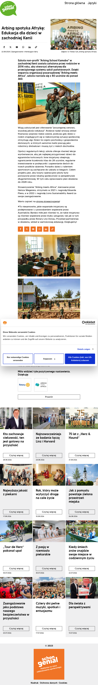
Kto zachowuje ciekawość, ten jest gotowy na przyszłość (13, 439)
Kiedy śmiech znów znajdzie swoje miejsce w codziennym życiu (81, 552)
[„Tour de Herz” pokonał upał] (16, 531)
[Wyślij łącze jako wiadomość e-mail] (16, 47)
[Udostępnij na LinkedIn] (29, 47)
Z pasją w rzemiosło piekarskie (43, 550)
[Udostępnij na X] (10, 47)
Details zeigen (83, 349)
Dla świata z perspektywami (79, 605)
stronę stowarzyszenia (47, 201)
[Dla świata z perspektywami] (82, 588)
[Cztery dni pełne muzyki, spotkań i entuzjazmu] (49, 588)
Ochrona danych (48, 682)
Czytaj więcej (13, 456)
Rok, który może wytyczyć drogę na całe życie (47, 494)
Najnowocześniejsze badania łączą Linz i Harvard (48, 437)
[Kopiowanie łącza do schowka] (36, 47)
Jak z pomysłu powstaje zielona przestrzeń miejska (81, 496)
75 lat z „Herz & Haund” (79, 436)
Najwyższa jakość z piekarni (15, 492)
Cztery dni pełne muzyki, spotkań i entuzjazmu (48, 607)
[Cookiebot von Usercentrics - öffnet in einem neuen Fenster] (84, 323)
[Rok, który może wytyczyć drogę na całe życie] (49, 475)
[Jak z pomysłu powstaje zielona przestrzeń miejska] (82, 475)
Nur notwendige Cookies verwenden (18, 358)
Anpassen (47, 359)
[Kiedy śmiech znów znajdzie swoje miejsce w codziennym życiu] (82, 531)
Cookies (63, 682)
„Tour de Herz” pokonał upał (13, 548)
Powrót (49, 396)
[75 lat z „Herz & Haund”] (82, 418)
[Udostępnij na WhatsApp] (23, 47)
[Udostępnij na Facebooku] (4, 47)
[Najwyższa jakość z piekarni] (16, 475)
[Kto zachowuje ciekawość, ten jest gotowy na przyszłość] (16, 418)
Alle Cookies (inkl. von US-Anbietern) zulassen (80, 358)
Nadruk (35, 682)
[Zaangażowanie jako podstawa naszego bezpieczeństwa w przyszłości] (16, 588)
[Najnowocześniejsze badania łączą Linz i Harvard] (49, 418)
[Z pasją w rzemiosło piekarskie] (49, 531)
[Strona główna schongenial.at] (8, 8)
